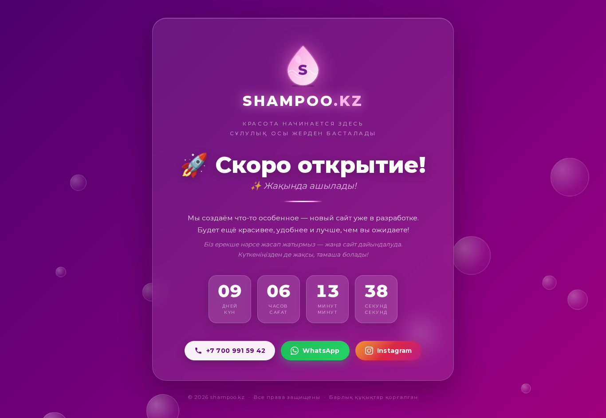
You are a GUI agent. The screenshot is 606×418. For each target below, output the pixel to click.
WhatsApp (321, 351)
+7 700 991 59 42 (236, 351)
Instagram (394, 351)
